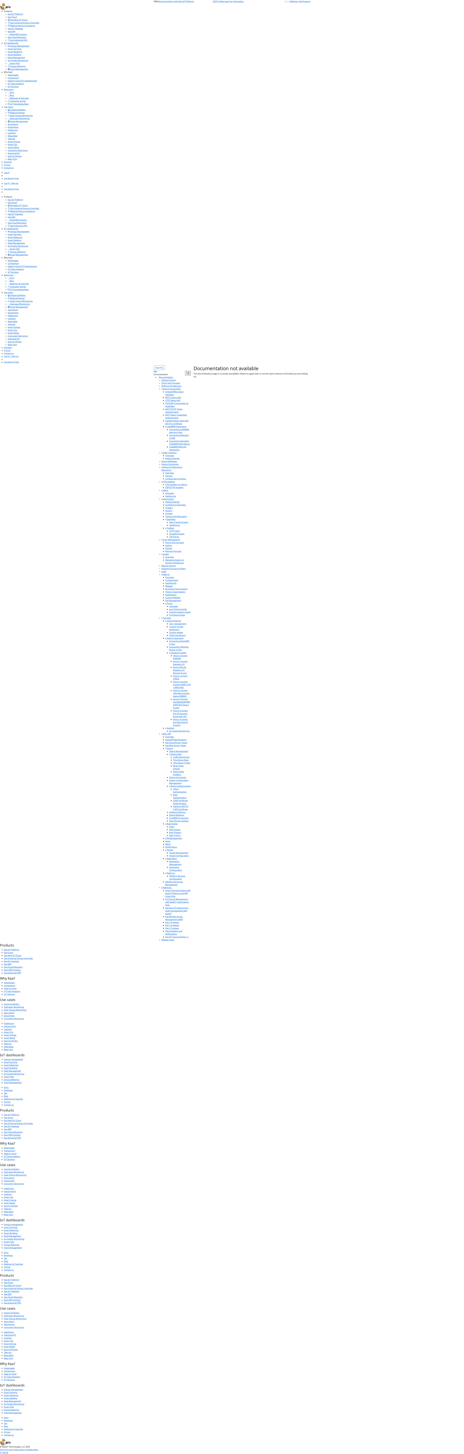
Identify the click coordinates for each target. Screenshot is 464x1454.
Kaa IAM (7, 964)
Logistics (8, 1029)
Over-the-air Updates (178, 821)
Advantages (9, 982)
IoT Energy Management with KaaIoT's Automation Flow (177, 902)
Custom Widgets (172, 597)
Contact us (9, 167)
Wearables (9, 1046)
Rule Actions (174, 829)
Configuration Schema (175, 478)
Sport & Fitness (11, 1041)
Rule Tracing (174, 835)
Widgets (169, 586)
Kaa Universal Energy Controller (18, 958)
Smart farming (10, 1062)
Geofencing (170, 496)
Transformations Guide (179, 612)
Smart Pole (9, 1076)
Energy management (13, 1059)
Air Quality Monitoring (179, 731)
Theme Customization (175, 592)
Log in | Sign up (11, 183)
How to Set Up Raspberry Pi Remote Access (180, 670)
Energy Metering (11, 1079)
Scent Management (13, 1082)
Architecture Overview (175, 505)
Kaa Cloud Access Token (176, 742)
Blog (6, 1096)
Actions (168, 510)
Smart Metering (11, 1065)
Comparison (9, 985)
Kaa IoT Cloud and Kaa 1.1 (177, 937)
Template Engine (176, 534)
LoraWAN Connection (179, 818)
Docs (287, 1)
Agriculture (9, 1013)
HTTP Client (174, 531)
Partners (8, 162)
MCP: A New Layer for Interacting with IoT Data (179, 1)
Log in (6, 172)
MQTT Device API (173, 397)
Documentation (166, 377)
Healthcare (9, 1023)
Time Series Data (180, 760)
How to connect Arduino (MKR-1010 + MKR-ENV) (182, 684)
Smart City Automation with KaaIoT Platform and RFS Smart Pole (178, 893)
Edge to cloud (10, 988)
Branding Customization (176, 589)
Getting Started (172, 458)
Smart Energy (10, 1035)
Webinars (294, 1)
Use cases (8, 107)
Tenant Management (178, 852)
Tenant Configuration (179, 855)
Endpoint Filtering (177, 812)
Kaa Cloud (8, 952)
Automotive (9, 1015)
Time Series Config (181, 763)
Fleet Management (12, 1071)
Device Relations (176, 815)
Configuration (171, 580)
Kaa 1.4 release (172, 922)
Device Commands (177, 777)
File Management (173, 600)
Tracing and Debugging (176, 516)
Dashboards (171, 583)
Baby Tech (8, 1049)
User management (177, 623)
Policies (168, 548)
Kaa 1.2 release (172, 928)
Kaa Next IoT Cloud (12, 955)
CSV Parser (174, 536)
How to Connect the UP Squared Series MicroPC (180, 713)
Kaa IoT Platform (11, 949)
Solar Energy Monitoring (15, 1010)
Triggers (169, 507)
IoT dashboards (11, 43)
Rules (171, 826)
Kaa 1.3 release (172, 925)
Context (168, 513)
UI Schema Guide (177, 615)
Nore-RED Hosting (12, 970)
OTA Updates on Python (176, 484)
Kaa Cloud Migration (13, 967)
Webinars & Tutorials (13, 1099)
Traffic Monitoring (181, 757)
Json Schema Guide (178, 609)
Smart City (8, 1032)
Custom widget (176, 632)
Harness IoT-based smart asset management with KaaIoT (176, 911)
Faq (5, 1093)
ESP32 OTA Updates (174, 487)
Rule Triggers (175, 832)
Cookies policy (31, 1449)
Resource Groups (173, 551)
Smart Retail (9, 1038)
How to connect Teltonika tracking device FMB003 (181, 693)
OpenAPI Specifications (176, 739)
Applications (171, 594)
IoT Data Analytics (12, 991)
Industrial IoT (10, 1026)
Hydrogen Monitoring (14, 1007)
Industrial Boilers (11, 1004)
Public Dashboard (177, 635)
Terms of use (6, 1449)
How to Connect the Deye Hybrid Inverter (180, 722)
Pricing (7, 165)
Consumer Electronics (14, 1018)
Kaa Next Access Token (175, 745)
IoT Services (9, 994)
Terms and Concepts (174, 542)
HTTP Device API (172, 400)
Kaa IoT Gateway (11, 961)
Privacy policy (18, 1449)
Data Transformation (178, 522)
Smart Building (10, 1068)
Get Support (304, 1)
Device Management (178, 751)
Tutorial (168, 476)
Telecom (7, 1044)
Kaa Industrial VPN (12, 973)
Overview (169, 455)
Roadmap (8, 1090)
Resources (8, 89)
